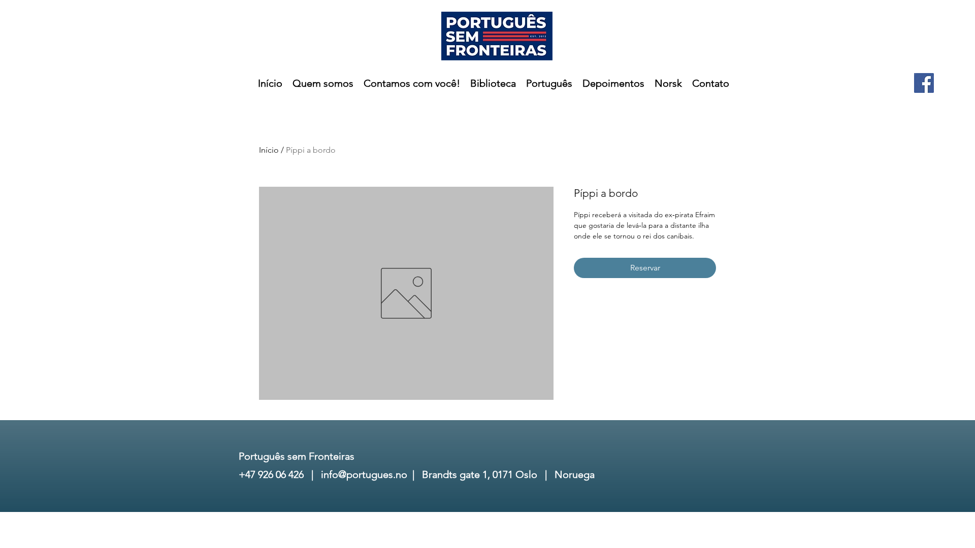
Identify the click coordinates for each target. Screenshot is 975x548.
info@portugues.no (364, 474)
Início (269, 150)
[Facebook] (924, 83)
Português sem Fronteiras (296, 456)
